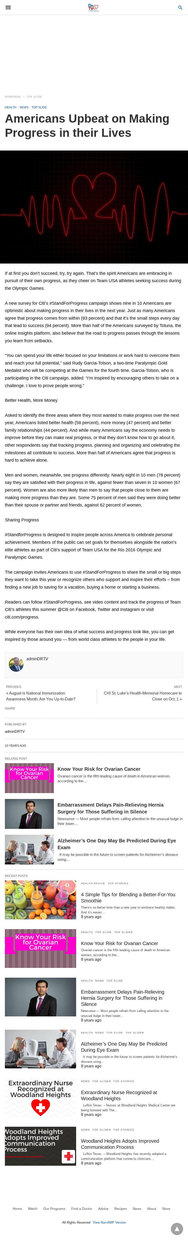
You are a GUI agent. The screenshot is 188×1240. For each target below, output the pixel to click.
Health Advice (93, 883)
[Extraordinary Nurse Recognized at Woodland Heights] (40, 1097)
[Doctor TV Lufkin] (93, 7)
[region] (94, 52)
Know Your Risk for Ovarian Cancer (99, 769)
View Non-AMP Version (109, 1222)
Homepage (13, 96)
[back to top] (177, 1229)
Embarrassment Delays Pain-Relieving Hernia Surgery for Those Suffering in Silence (122, 998)
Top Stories (118, 883)
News (24, 107)
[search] (180, 7)
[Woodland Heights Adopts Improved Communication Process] (40, 1146)
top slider (123, 932)
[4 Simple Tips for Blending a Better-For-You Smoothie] (40, 899)
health (10, 107)
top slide (34, 96)
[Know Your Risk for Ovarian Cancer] (29, 778)
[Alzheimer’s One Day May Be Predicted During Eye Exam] (29, 850)
